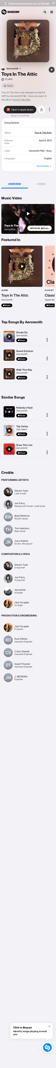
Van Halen (21, 429)
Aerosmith (21, 335)
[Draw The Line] (9, 449)
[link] (39, 228)
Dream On (21, 332)
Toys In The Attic (21, 99)
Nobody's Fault (24, 407)
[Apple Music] (6, 305)
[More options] (49, 109)
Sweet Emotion (24, 351)
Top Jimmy (22, 426)
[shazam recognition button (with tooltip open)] (47, 1048)
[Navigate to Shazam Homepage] (10, 11)
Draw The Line (24, 445)
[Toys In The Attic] (52, 70)
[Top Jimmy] (9, 431)
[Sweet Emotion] (9, 355)
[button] (54, 2)
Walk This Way (24, 369)
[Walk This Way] (9, 374)
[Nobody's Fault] (9, 412)
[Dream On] (9, 337)
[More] (47, 340)
